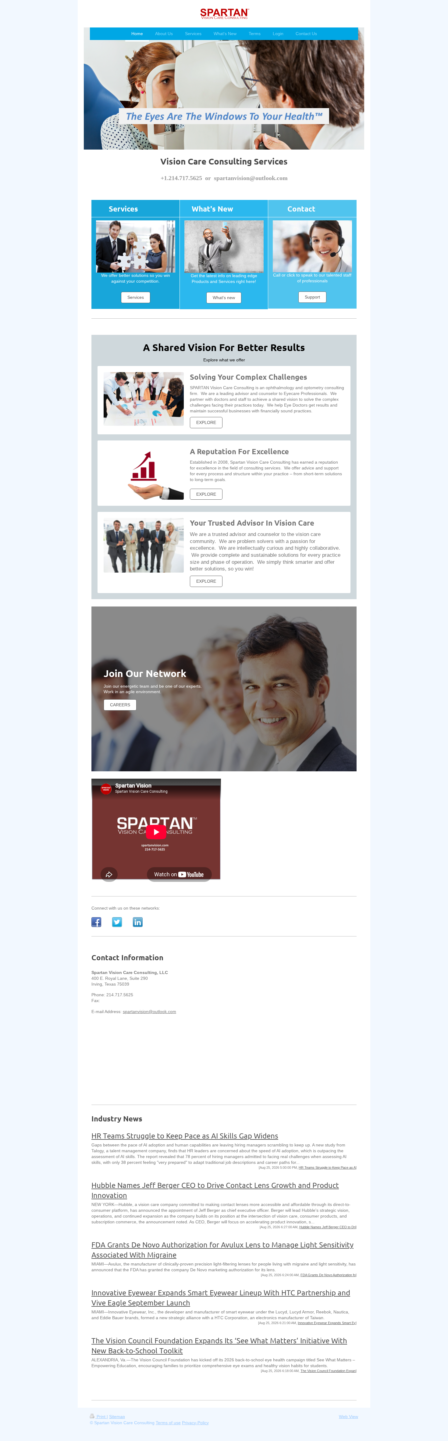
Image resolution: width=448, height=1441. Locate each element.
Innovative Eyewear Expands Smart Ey (327, 1323)
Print (101, 1416)
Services (135, 297)
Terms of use (168, 1422)
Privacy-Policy (195, 1422)
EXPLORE (206, 422)
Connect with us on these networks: (125, 908)
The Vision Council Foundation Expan (328, 1371)
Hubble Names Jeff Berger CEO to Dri (327, 1227)
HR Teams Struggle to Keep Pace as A (327, 1167)
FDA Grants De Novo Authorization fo (328, 1275)
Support (312, 297)
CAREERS (120, 704)
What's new (224, 297)
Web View (348, 1416)
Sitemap (117, 1416)
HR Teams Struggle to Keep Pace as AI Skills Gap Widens (184, 1135)
